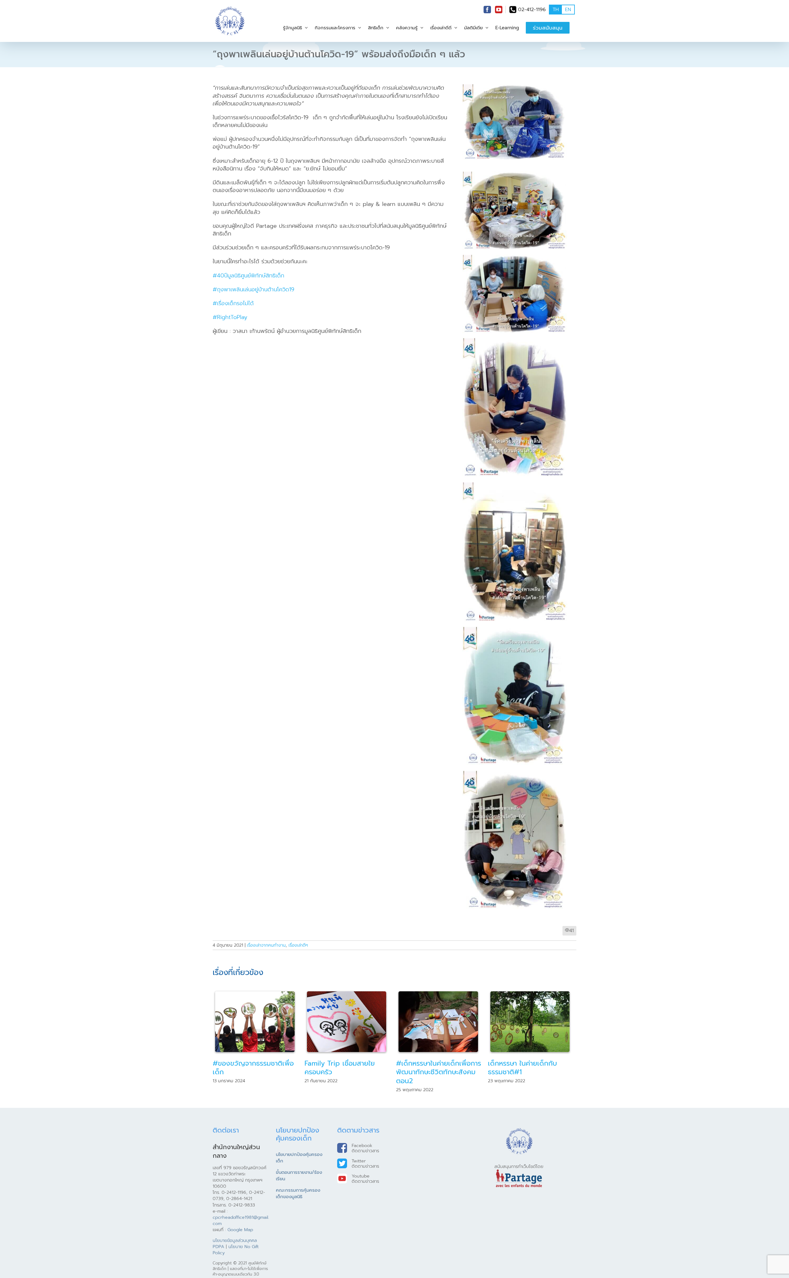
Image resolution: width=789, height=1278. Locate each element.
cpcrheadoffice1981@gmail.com (241, 1220)
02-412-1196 (532, 9)
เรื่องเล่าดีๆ (298, 945)
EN (568, 9)
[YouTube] (498, 9)
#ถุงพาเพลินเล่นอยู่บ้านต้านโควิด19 (253, 289)
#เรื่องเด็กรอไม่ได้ (233, 303)
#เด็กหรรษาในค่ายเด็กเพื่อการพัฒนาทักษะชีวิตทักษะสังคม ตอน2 (347, 1072)
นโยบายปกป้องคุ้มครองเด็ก (299, 1157)
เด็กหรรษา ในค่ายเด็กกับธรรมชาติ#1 (430, 1067)
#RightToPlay (230, 317)
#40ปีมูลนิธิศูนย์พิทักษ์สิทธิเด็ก (248, 275)
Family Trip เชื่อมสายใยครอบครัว (248, 1067)
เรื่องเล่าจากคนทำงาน (266, 945)
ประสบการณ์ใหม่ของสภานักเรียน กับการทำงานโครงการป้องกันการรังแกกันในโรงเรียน (531, 1072)
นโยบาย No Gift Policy (236, 1249)
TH (556, 9)
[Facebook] (487, 9)
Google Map (240, 1229)
